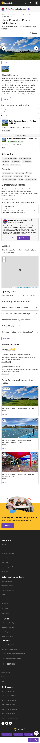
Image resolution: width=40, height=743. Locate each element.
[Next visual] (36, 48)
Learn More (5, 362)
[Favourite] (36, 388)
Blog (2, 681)
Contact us (4, 571)
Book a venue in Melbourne (9, 709)
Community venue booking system (11, 649)
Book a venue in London (8, 713)
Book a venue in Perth (7, 691)
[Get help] (36, 733)
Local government (6, 581)
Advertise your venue (7, 632)
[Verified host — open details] (28, 9)
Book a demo (5, 613)
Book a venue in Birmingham (9, 718)
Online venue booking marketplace (11, 658)
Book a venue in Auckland (8, 700)
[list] (20, 558)
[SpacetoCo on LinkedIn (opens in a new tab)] (10, 723)
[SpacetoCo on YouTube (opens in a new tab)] (6, 723)
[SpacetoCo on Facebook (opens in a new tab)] (2, 723)
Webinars (4, 677)
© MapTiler (19, 287)
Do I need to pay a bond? (10, 326)
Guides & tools (5, 672)
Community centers (7, 585)
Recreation (4, 603)
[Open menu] (37, 3)
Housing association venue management (13, 653)
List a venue (4, 608)
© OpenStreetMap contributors (30, 287)
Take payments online (7, 627)
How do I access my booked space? (14, 307)
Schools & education (7, 599)
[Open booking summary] (31, 3)
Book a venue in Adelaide (8, 695)
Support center (5, 549)
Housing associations (7, 590)
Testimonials (4, 562)
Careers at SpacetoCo (7, 567)
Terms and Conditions (7, 553)
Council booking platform (8, 644)
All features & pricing (7, 636)
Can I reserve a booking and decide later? (17, 332)
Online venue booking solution (10, 623)
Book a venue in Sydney (8, 704)
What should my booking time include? (16, 320)
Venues (3, 594)
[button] (25, 3)
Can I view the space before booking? (15, 314)
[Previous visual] (3, 48)
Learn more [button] (5, 374)
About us (4, 544)
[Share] (33, 388)
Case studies (5, 668)
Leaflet (14, 287)
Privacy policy (5, 558)
